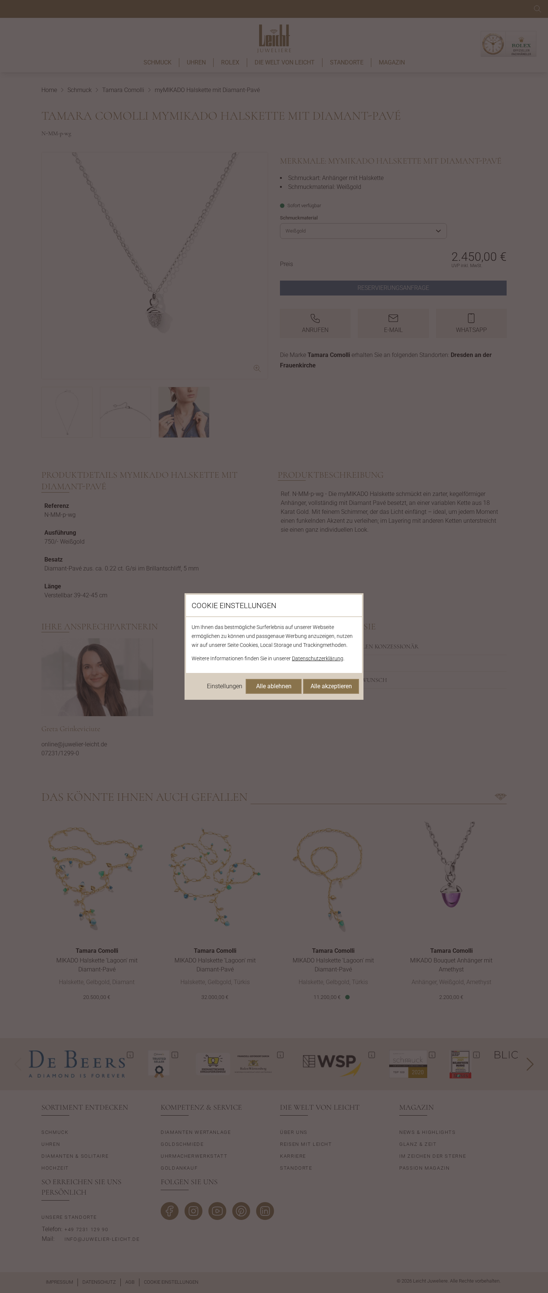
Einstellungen (224, 686)
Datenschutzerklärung (317, 658)
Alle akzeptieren (331, 686)
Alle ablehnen (274, 686)
